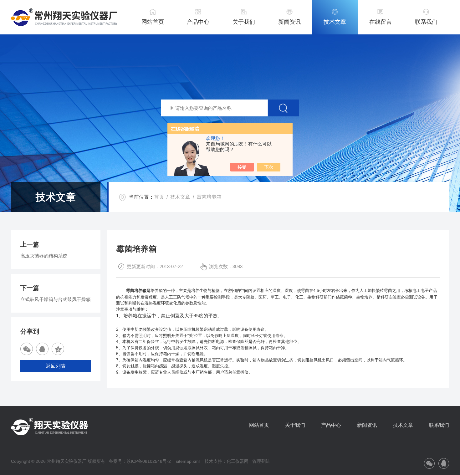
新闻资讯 (289, 22)
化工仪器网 (237, 461)
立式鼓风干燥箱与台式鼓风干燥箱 (55, 299)
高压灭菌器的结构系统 (43, 255)
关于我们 (244, 22)
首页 (159, 197)
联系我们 (426, 22)
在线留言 (380, 22)
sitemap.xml (188, 461)
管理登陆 (261, 461)
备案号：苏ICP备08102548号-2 (140, 461)
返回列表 (56, 366)
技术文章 (335, 22)
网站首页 (152, 22)
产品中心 (198, 22)
